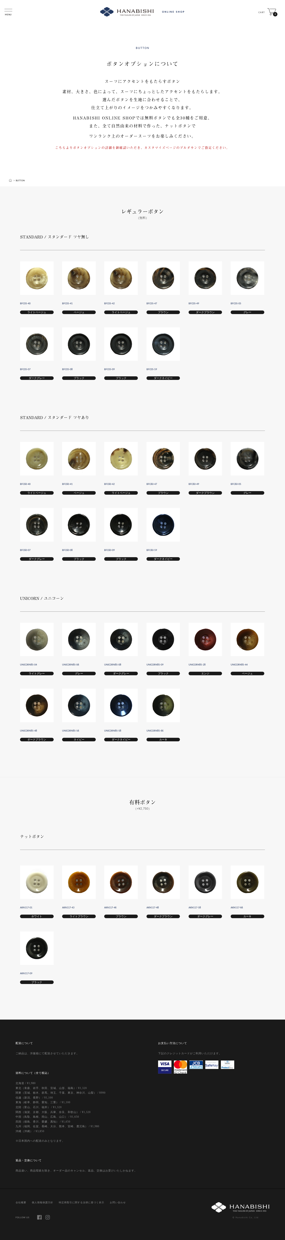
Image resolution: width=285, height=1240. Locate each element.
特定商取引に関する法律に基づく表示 (81, 1202)
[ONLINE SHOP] (127, 11)
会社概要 (21, 1202)
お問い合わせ (118, 1202)
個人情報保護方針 (42, 1202)
